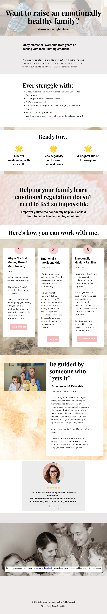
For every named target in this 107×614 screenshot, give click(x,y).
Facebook (48, 568)
